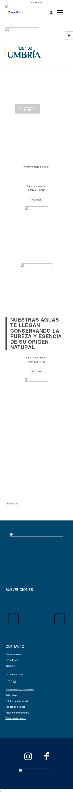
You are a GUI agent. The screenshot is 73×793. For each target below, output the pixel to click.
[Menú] (58, 12)
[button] (0, 791)
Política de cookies (15, 706)
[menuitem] (49, 12)
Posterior (59, 619)
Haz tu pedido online (27, 109)
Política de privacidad (16, 701)
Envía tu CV (11, 659)
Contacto (10, 665)
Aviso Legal (11, 695)
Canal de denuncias (15, 718)
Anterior (13, 619)
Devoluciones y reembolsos (19, 689)
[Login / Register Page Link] (49, 12)
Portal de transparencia (17, 712)
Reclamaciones (13, 654)
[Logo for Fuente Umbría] (30, 12)
